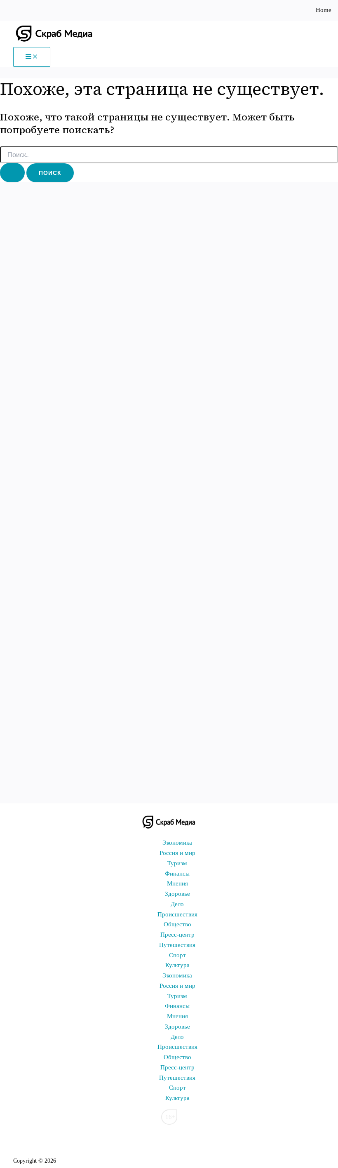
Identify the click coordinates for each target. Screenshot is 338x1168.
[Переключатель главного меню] (31, 57)
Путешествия (177, 945)
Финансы (177, 873)
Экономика (177, 842)
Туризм (177, 863)
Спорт (177, 955)
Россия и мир (177, 853)
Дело (177, 904)
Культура (177, 965)
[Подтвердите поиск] (12, 172)
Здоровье (177, 893)
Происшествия (177, 914)
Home (323, 10)
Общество (177, 924)
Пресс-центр (177, 934)
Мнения (177, 883)
